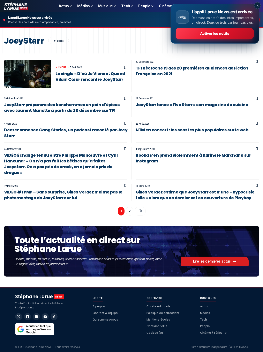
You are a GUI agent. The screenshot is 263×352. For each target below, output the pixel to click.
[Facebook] (27, 316)
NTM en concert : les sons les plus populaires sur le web (192, 130)
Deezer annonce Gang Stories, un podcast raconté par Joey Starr (65, 133)
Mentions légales (158, 320)
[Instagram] (36, 316)
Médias (205, 313)
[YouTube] (45, 316)
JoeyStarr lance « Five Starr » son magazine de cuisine (192, 105)
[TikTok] (54, 316)
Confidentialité (156, 326)
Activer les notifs (214, 33)
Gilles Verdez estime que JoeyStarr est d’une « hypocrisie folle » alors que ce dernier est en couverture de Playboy (195, 195)
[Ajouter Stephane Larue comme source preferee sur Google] (34, 329)
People (205, 326)
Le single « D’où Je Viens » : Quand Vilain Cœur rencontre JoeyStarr (90, 76)
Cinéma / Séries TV (213, 333)
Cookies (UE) (155, 333)
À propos (99, 306)
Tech (203, 320)
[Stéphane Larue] (16, 6)
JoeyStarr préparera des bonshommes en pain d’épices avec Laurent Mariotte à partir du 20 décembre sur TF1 (62, 107)
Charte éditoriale (158, 306)
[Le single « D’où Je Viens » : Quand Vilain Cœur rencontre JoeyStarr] (27, 74)
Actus (204, 306)
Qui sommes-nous (105, 320)
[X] (18, 316)
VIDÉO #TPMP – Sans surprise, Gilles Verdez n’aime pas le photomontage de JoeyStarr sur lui (63, 195)
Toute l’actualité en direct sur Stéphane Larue (77, 244)
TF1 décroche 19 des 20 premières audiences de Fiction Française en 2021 (192, 71)
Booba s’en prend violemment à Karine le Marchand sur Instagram (193, 158)
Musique (60, 67)
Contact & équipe (105, 313)
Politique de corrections (163, 313)
